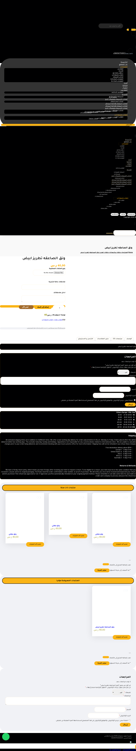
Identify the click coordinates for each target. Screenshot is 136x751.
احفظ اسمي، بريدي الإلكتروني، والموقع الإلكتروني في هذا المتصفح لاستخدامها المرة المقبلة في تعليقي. (97, 400)
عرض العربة (102, 570)
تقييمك (132, 372)
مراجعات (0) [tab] (117, 339)
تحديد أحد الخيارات (122, 544)
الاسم (133, 389)
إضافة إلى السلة (43, 307)
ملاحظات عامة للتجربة (57, 282)
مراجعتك (132, 376)
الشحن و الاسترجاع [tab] (85, 339)
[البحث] (131, 30)
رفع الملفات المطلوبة (57, 269)
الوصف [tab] (129, 339)
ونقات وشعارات (47, 320)
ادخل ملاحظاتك (59, 293)
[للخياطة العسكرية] (121, 12)
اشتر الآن (25, 307)
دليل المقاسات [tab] (103, 339)
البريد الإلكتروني (130, 396)
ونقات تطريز (58, 320)
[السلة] (135, 47)
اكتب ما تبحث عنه (129, 26)
